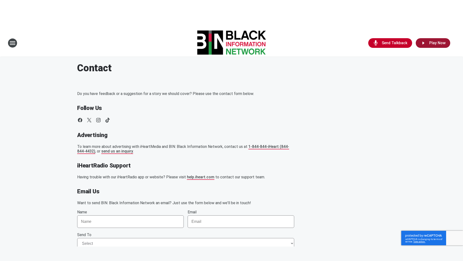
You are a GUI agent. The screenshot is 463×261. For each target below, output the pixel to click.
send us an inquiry (117, 151)
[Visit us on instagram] (98, 120)
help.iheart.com (200, 177)
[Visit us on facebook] (80, 120)
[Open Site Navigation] (12, 43)
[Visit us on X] (89, 120)
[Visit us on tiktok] (107, 120)
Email (192, 212)
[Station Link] (231, 43)
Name (82, 212)
